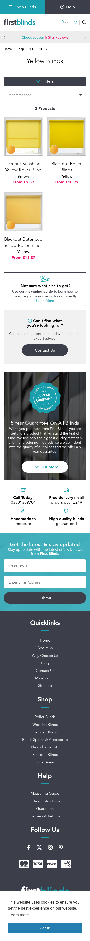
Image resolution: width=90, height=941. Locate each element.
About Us (45, 648)
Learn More (45, 301)
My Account (45, 678)
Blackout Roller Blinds (67, 170)
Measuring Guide (45, 793)
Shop (21, 48)
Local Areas (45, 762)
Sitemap (45, 685)
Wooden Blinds (45, 724)
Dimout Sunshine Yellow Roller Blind (23, 170)
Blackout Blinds (45, 754)
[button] (5, 37)
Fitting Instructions (45, 801)
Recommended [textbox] (20, 95)
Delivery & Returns (45, 816)
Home (8, 48)
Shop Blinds (25, 7)
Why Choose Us (45, 655)
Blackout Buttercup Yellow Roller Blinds (23, 245)
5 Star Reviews (56, 37)
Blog (45, 663)
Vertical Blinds (45, 732)
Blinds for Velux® (45, 747)
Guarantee (45, 808)
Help (70, 7)
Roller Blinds (45, 717)
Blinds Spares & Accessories (45, 739)
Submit (45, 598)
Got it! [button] (45, 928)
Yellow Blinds (38, 48)
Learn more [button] (19, 915)
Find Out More (45, 467)
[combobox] (45, 94)
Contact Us (45, 350)
